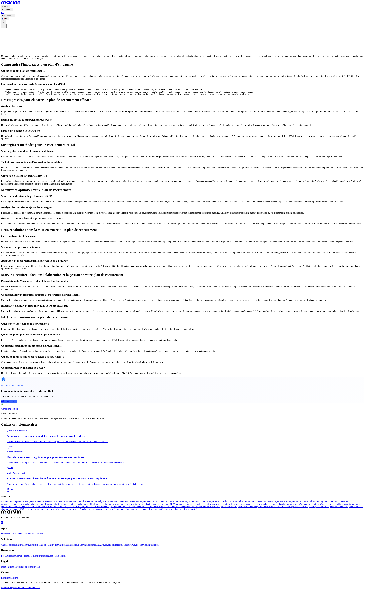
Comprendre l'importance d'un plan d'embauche (22, 501)
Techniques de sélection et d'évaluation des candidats (33, 504)
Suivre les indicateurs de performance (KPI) (154, 504)
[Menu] (4, 26)
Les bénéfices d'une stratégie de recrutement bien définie (103, 501)
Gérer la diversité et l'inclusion (334, 504)
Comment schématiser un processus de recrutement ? (91, 509)
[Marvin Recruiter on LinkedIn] (2, 523)
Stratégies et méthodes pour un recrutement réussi (293, 501)
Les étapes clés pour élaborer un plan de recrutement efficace (155, 501)
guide (10, 33)
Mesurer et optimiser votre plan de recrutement (113, 504)
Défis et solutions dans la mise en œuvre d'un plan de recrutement (291, 504)
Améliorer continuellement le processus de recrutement (237, 504)
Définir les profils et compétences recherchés (221, 501)
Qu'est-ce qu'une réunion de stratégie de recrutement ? (139, 509)
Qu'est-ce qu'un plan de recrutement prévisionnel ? (45, 509)
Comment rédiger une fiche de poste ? (180, 509)
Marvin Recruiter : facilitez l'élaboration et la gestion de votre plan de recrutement (105, 506)
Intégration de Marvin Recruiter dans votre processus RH (279, 506)
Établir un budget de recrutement (256, 501)
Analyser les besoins (192, 501)
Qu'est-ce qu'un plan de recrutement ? (61, 501)
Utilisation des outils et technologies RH (75, 504)
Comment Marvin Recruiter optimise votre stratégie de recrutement (223, 506)
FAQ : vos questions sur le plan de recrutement (326, 506)
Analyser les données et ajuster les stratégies (193, 504)
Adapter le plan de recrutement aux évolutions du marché (43, 506)
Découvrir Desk (8, 401)
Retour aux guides (11, 31)
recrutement (18, 33)
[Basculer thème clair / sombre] (3, 22)
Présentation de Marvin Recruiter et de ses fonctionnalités (167, 506)
